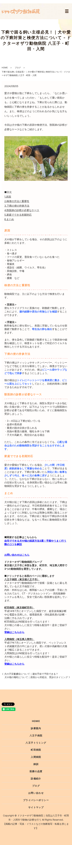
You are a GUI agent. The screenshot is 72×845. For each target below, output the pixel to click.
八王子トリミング (36, 742)
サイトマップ (36, 807)
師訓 (36, 764)
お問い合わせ (36, 792)
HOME (5, 67)
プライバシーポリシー (36, 800)
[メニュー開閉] (66, 11)
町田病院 (36, 749)
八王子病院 (36, 735)
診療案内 (36, 728)
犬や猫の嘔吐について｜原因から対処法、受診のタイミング (36, 677)
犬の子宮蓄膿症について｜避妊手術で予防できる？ (31, 673)
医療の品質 (36, 771)
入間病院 (36, 756)
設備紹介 (36, 778)
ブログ (18, 67)
